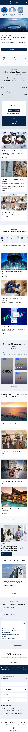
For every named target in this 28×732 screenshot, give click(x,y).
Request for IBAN (6, 636)
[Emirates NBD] (14, 2)
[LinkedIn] (25, 669)
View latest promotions (13, 518)
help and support (17, 645)
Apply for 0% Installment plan (8, 638)
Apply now (4, 218)
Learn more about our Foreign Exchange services (13, 245)
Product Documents (7, 689)
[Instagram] (23, 669)
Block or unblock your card (8, 628)
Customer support (6, 700)
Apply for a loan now (14, 110)
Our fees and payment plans (13, 113)
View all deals (13, 348)
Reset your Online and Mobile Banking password (12, 630)
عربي (5, 2)
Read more (13, 123)
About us (4, 684)
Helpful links (5, 694)
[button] (11, 386)
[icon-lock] (26, 2)
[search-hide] (23, 2)
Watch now (13, 49)
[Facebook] (17, 669)
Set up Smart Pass (6, 632)
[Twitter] (19, 669)
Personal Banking (4, 678)
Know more (4, 157)
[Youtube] (21, 669)
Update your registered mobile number (10, 634)
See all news (13, 593)
